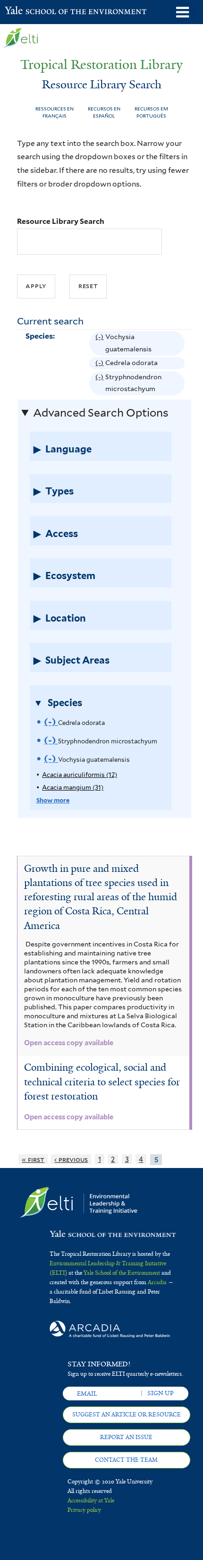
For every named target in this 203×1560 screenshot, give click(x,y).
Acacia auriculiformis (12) (79, 774)
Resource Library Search (60, 221)
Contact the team (126, 1460)
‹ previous (71, 1159)
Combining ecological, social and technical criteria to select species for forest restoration (102, 1081)
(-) (100, 344)
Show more (52, 800)
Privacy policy (84, 1510)
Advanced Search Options (101, 412)
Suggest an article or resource (126, 1414)
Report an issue (126, 1437)
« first (33, 1159)
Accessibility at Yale (91, 1500)
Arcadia (157, 1282)
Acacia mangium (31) (72, 787)
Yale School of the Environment (28, 11)
